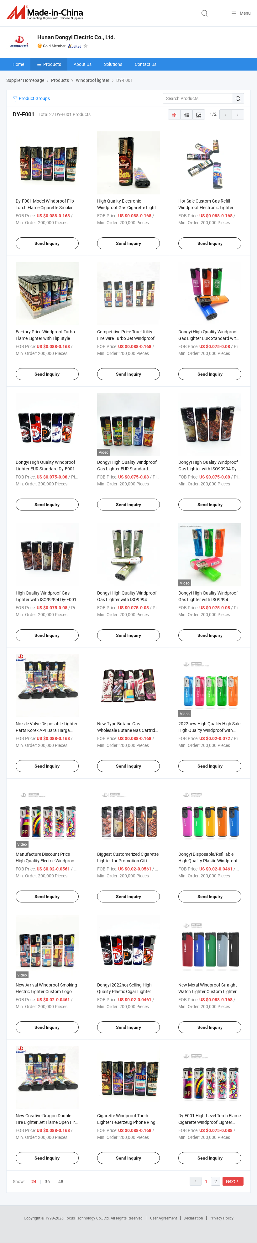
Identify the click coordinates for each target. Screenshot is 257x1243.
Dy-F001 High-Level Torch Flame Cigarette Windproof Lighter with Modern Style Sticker (209, 1122)
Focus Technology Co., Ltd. (88, 1217)
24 (33, 1181)
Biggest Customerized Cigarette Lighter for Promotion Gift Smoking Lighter (128, 860)
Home (18, 64)
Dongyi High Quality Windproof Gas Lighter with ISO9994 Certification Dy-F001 (127, 599)
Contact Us (145, 64)
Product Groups (34, 98)
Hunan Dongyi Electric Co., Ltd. (76, 37)
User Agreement (163, 1217)
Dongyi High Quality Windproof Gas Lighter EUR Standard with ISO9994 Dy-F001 (208, 338)
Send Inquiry (47, 243)
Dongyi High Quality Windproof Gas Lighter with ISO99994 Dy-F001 (208, 468)
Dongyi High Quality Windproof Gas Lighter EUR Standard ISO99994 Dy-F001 (127, 468)
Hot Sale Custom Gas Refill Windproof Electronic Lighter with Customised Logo (205, 207)
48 (60, 1181)
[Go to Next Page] (238, 114)
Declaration (193, 1217)
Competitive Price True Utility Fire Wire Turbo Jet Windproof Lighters (126, 338)
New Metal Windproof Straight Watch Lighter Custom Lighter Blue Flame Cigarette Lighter (207, 991)
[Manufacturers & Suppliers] (45, 12)
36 (47, 1181)
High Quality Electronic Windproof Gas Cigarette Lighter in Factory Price (128, 207)
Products (52, 64)
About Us (83, 64)
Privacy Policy (221, 1217)
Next (230, 1181)
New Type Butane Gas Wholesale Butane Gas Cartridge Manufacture (128, 730)
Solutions (113, 64)
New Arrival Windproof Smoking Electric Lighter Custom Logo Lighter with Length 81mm (46, 991)
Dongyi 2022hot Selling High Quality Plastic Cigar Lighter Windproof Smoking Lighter (124, 991)
